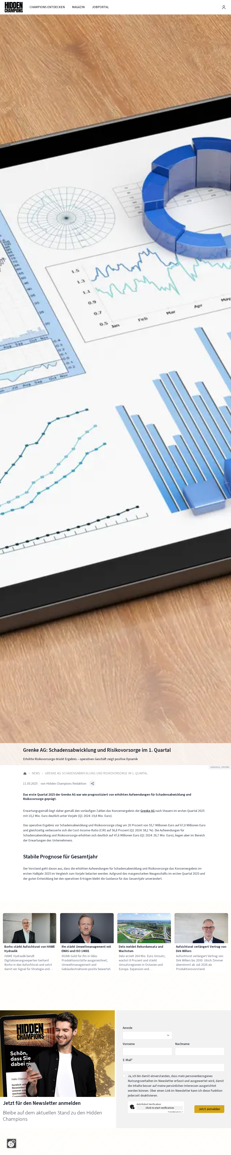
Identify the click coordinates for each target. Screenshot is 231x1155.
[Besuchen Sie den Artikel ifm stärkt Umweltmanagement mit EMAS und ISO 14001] (87, 928)
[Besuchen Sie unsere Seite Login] (223, 7)
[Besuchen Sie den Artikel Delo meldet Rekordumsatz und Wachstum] (144, 928)
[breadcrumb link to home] (25, 773)
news (36, 773)
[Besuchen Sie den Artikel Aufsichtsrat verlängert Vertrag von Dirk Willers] (201, 928)
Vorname (129, 1044)
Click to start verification (160, 1108)
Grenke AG (147, 811)
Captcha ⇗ (175, 1112)
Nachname (182, 1044)
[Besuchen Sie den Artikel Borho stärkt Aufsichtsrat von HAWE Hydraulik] (29, 928)
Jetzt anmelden (209, 1109)
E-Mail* (128, 1060)
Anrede (127, 1028)
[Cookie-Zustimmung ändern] (11, 1143)
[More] (92, 783)
